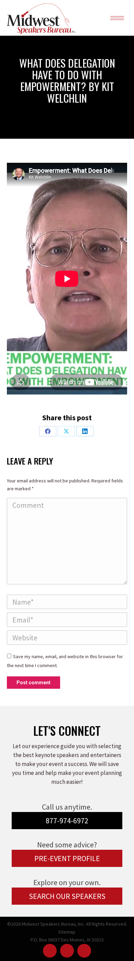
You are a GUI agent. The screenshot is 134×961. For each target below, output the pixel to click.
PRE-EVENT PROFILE (67, 858)
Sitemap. (67, 932)
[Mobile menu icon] (117, 18)
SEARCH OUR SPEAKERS (67, 896)
